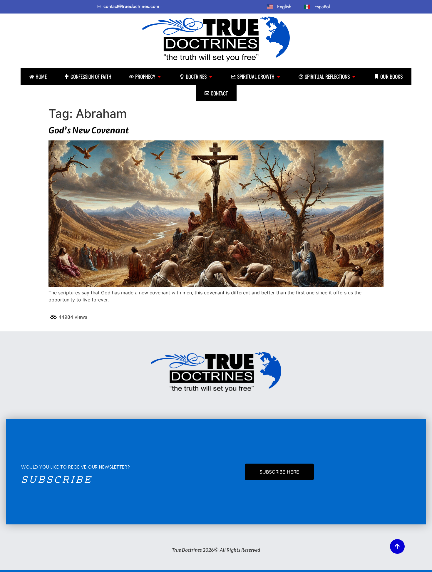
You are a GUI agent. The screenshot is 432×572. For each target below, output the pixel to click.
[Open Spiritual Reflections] (353, 76)
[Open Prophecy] (159, 76)
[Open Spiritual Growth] (278, 76)
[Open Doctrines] (210, 76)
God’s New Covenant (88, 130)
